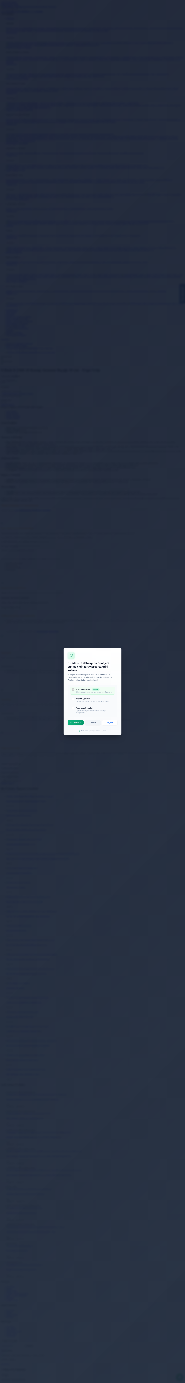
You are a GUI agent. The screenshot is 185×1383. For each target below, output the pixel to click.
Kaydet (110, 723)
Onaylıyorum (75, 723)
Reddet (93, 723)
